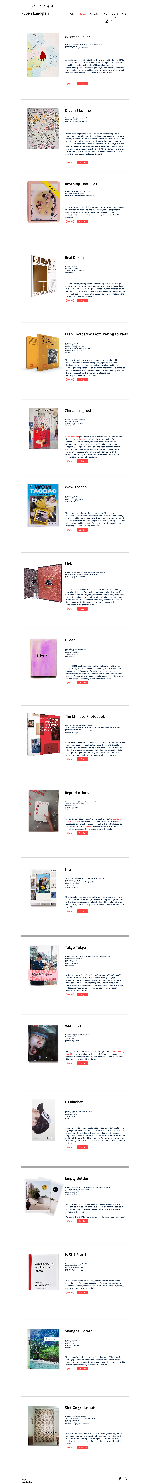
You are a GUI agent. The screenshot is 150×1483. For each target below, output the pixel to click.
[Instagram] (106, 20)
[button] (96, 110)
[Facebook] (120, 1478)
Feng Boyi (86, 826)
